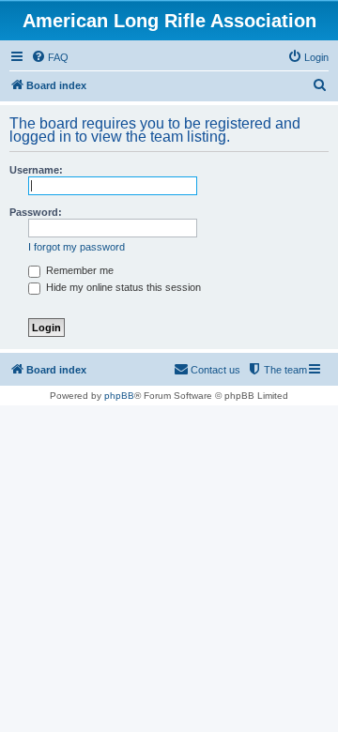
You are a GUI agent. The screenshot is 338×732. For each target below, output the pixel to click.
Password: (35, 212)
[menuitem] (50, 57)
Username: (36, 169)
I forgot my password (76, 246)
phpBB (119, 395)
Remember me (78, 270)
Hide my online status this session (122, 287)
